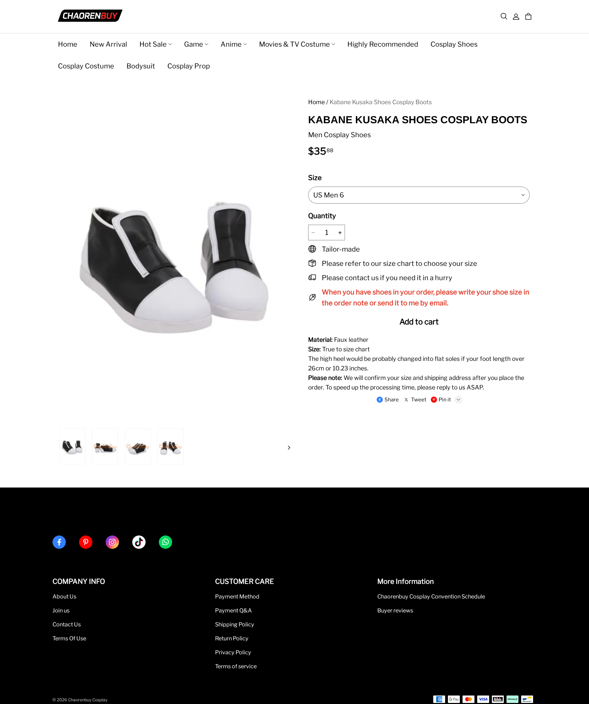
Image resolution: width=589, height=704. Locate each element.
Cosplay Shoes (454, 44)
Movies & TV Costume (294, 44)
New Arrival (108, 44)
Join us (61, 610)
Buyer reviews (395, 610)
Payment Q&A (233, 610)
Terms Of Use (69, 638)
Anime (231, 44)
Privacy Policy (233, 652)
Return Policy (231, 638)
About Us (64, 596)
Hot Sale (153, 44)
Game (193, 44)
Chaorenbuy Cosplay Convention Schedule (431, 596)
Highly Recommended (382, 44)
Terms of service (236, 666)
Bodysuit (140, 66)
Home (67, 44)
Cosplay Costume (86, 66)
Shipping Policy (234, 624)
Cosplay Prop (188, 66)
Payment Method (237, 596)
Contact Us (66, 624)
